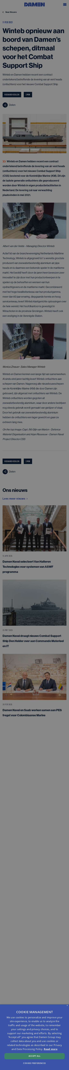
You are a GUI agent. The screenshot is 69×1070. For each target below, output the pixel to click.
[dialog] (34, 1037)
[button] (34, 1063)
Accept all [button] (35, 1056)
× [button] (67, 1005)
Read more (50, 1049)
